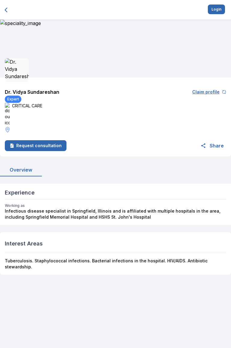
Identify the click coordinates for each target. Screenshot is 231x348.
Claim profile (206, 91)
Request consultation (39, 145)
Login (216, 9)
